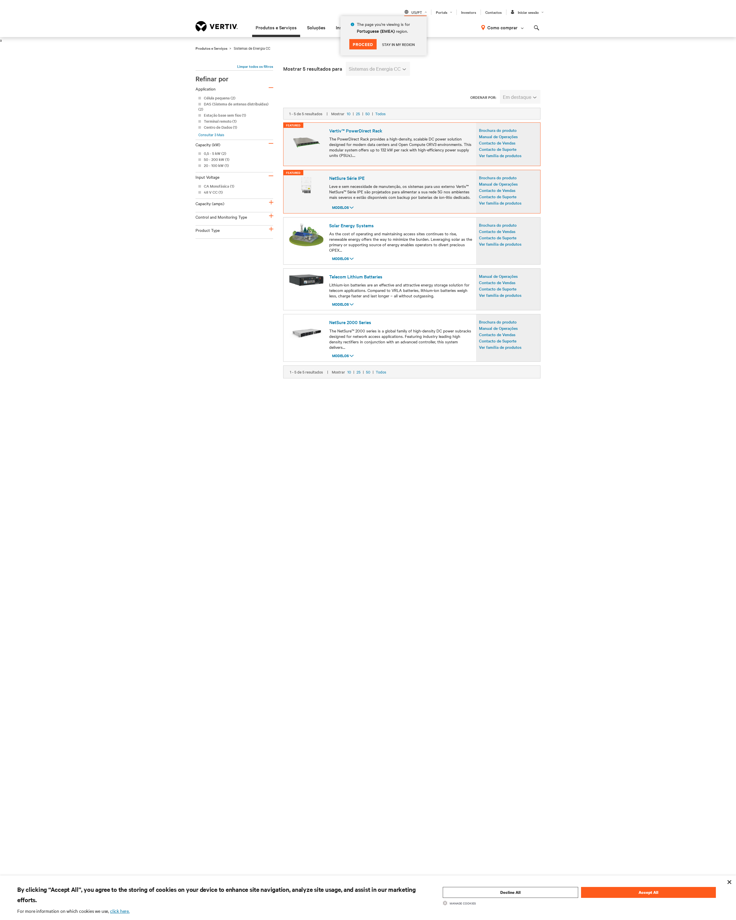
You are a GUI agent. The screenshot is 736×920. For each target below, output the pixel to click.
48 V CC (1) (213, 192)
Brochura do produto (498, 130)
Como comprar (502, 27)
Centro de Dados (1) (220, 127)
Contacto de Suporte (497, 149)
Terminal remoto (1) (220, 121)
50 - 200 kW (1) (216, 159)
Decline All (510, 892)
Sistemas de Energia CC (375, 68)
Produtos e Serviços (276, 27)
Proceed (363, 44)
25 (358, 113)
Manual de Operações (498, 136)
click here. (120, 911)
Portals (441, 12)
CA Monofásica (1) (219, 186)
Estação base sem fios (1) (225, 115)
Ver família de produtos (500, 155)
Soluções (316, 27)
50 (367, 113)
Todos (380, 113)
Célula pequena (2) (219, 98)
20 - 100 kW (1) (216, 165)
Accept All (648, 892)
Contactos (493, 12)
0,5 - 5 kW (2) (215, 153)
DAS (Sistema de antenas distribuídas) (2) (233, 106)
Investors (468, 12)
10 (348, 113)
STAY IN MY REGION (398, 44)
